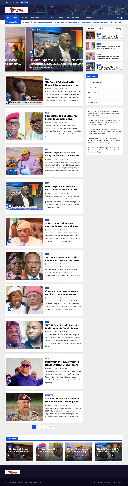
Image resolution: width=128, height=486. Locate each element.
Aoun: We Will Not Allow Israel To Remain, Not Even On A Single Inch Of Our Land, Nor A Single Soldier (62, 401)
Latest (92, 29)
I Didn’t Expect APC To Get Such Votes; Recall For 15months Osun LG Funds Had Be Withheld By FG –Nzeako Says (39, 64)
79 (49, 427)
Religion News (73, 18)
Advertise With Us (109, 482)
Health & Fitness (93, 92)
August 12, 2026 (53, 368)
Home (15, 18)
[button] (118, 18)
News (61, 18)
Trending (117, 29)
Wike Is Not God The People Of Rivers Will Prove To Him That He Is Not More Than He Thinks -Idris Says (104, 150)
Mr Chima (25, 67)
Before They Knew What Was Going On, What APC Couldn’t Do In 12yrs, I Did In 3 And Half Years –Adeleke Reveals (109, 59)
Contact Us (88, 18)
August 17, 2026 (13, 67)
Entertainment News (30, 18)
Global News (49, 18)
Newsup (31, 482)
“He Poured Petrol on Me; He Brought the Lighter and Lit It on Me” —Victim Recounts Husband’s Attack (109, 39)
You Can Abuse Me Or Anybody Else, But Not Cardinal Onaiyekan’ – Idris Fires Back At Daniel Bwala (62, 260)
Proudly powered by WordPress (14, 482)
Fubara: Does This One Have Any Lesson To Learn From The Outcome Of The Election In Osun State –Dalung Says (109, 49)
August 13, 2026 (53, 230)
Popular (104, 29)
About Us (100, 482)
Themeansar (40, 482)
